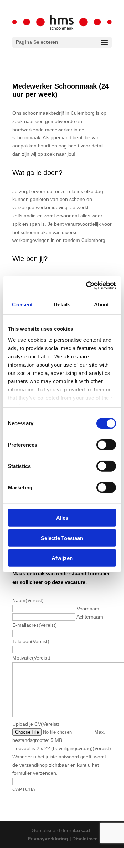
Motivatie (31, 658)
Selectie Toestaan (62, 538)
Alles (62, 518)
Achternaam (89, 617)
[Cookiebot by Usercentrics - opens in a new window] (87, 285)
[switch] (106, 444)
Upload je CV (35, 724)
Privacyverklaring (48, 838)
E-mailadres (34, 625)
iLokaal (81, 830)
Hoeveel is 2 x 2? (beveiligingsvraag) (61, 748)
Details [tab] (62, 304)
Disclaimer (84, 838)
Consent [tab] (22, 304)
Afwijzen (62, 558)
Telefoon (30, 641)
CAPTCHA (23, 789)
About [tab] (101, 304)
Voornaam (88, 608)
